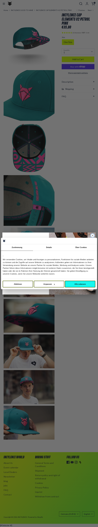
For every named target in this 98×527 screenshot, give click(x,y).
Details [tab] (49, 247)
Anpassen (47, 284)
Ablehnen (18, 284)
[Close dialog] (92, 235)
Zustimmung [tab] (17, 247)
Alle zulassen (80, 284)
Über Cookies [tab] (81, 247)
